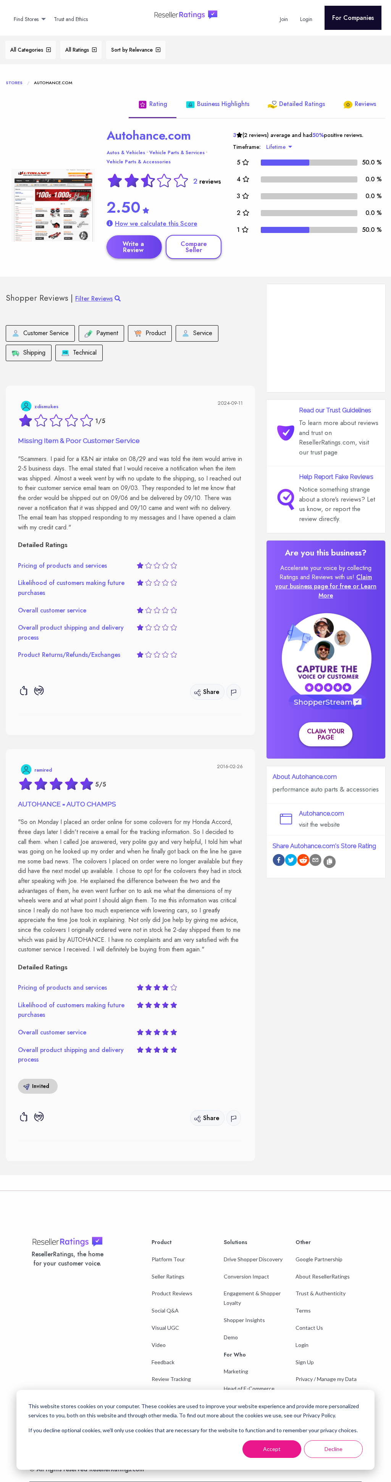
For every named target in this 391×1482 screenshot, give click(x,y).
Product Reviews (172, 1293)
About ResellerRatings (323, 1276)
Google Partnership (319, 1259)
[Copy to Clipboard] (329, 862)
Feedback (163, 1362)
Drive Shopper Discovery (253, 1259)
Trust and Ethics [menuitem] (71, 19)
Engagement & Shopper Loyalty (252, 1298)
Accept (272, 1449)
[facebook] (279, 861)
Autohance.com (149, 135)
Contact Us (309, 1327)
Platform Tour (168, 1259)
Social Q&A (165, 1310)
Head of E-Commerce (249, 1388)
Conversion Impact (246, 1276)
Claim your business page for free (323, 582)
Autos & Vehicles (126, 152)
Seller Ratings (168, 1276)
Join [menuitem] (284, 19)
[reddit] (303, 861)
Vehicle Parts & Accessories (139, 161)
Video (159, 1345)
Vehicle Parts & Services (177, 152)
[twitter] (291, 861)
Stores (14, 83)
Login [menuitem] (306, 19)
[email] (315, 861)
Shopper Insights (244, 1320)
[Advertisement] (326, 338)
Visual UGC (165, 1327)
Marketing (236, 1371)
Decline (334, 1449)
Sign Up (305, 1362)
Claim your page (325, 734)
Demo (231, 1337)
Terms (303, 1310)
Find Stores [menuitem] (26, 19)
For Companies (353, 17)
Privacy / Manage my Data (326, 1379)
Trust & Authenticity (321, 1293)
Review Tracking (171, 1379)
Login (302, 1345)
